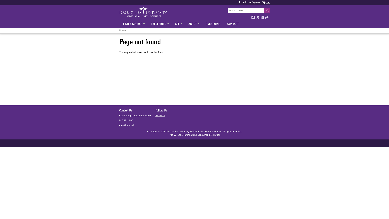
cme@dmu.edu (127, 125)
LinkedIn (262, 17)
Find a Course (132, 24)
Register (256, 3)
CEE (177, 24)
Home (122, 31)
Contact (233, 24)
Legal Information (187, 135)
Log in (244, 2)
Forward (266, 17)
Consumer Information (209, 135)
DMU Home (213, 24)
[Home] (143, 12)
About (192, 24)
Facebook (253, 17)
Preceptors (158, 24)
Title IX (172, 135)
